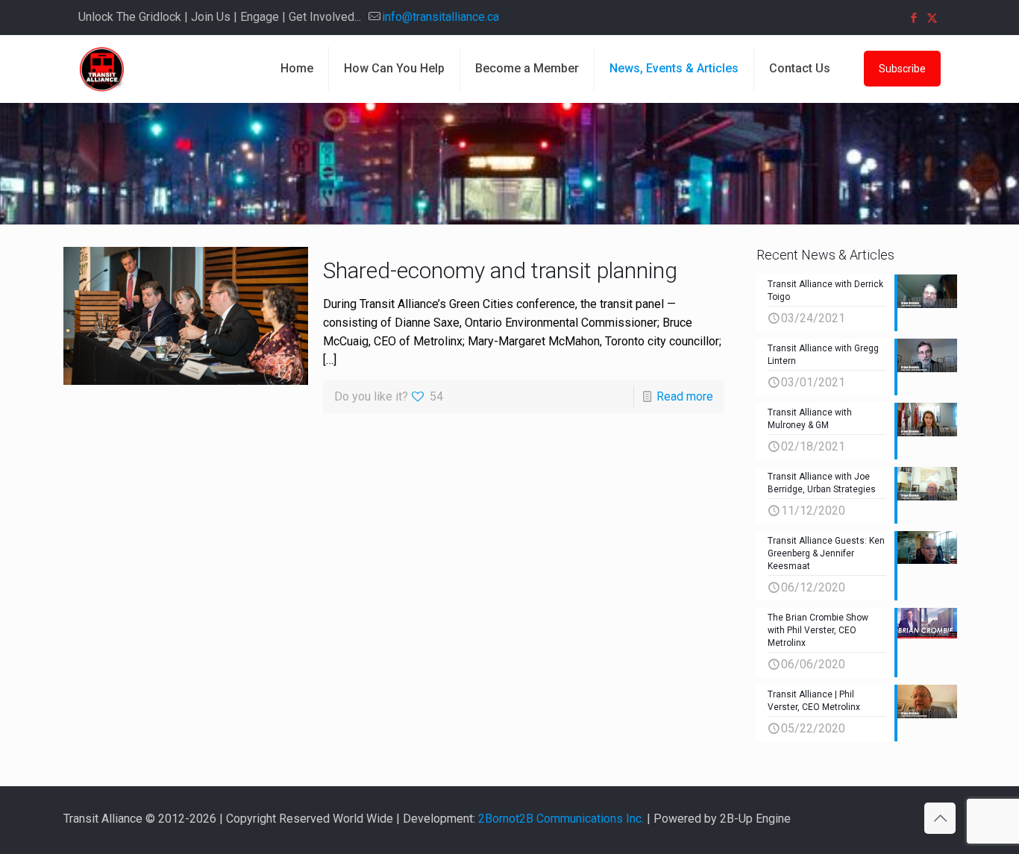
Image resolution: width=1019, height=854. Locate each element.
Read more (684, 396)
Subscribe (902, 69)
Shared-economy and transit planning (500, 270)
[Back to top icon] (940, 818)
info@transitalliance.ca (440, 17)
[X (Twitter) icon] (932, 18)
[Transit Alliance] (101, 68)
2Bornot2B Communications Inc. (561, 818)
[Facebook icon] (913, 18)
